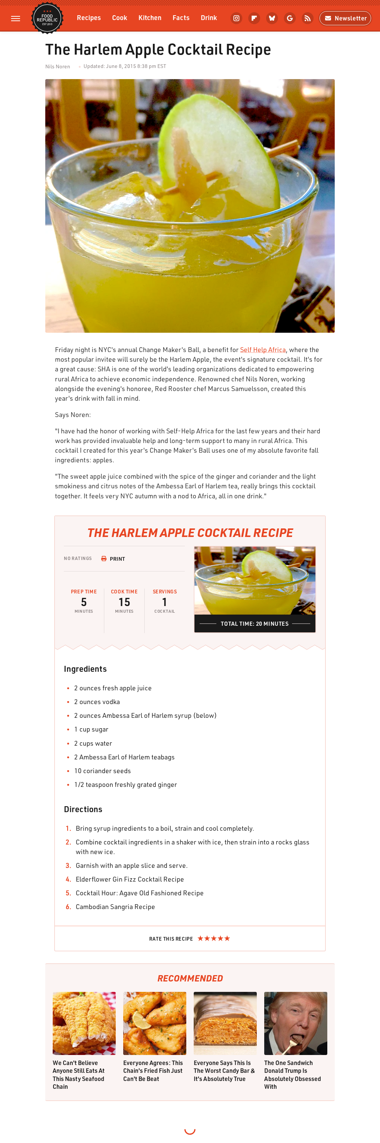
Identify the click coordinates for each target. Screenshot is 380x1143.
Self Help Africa (263, 349)
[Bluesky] (272, 18)
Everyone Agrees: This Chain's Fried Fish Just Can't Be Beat (153, 1070)
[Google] (290, 18)
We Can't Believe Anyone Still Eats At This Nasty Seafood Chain (79, 1075)
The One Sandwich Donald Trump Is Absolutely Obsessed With (292, 1075)
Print (117, 559)
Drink (209, 17)
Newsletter (351, 18)
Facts (181, 17)
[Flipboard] (254, 18)
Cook (119, 17)
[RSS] (308, 18)
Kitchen (149, 17)
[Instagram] (236, 18)
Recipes (89, 17)
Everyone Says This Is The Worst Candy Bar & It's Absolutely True (224, 1070)
